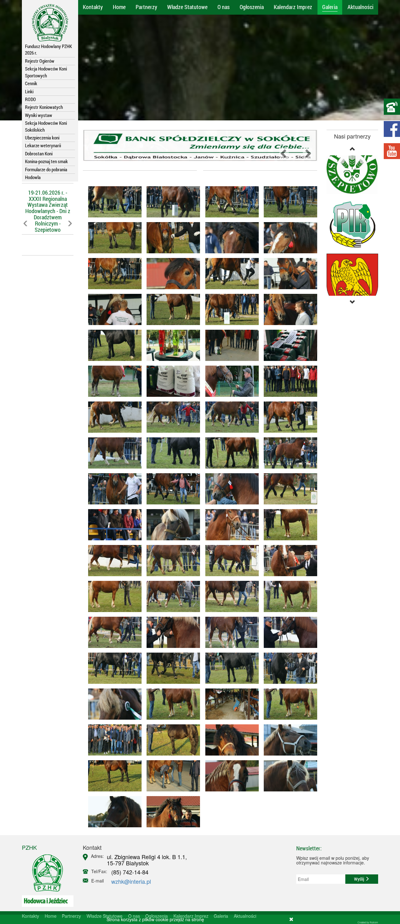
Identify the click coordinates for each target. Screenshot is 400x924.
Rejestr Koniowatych (44, 107)
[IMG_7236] (112, 453)
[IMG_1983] (229, 560)
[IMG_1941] (171, 596)
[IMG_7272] (288, 381)
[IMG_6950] (229, 740)
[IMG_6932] (288, 740)
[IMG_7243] (171, 417)
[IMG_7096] (229, 273)
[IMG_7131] (112, 237)
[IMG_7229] (288, 417)
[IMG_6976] (229, 704)
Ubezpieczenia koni (42, 137)
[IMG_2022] (112, 524)
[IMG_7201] (288, 453)
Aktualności (360, 7)
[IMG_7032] (112, 704)
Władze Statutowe (187, 7)
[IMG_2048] (288, 345)
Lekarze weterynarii (43, 145)
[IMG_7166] (229, 201)
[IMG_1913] (112, 632)
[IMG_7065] (288, 309)
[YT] (392, 151)
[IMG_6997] (229, 668)
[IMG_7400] (229, 381)
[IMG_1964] (288, 524)
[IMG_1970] (288, 560)
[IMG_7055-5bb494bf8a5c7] (229, 309)
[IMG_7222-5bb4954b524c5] (229, 453)
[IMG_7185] (171, 201)
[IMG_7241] (229, 417)
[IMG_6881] (171, 524)
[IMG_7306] (112, 381)
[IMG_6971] (112, 740)
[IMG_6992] (288, 668)
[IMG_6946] (288, 775)
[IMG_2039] (171, 381)
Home (119, 7)
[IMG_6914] (171, 775)
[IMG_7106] (171, 273)
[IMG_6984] (288, 704)
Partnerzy (146, 7)
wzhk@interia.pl (131, 881)
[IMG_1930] (229, 596)
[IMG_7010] (171, 668)
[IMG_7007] (112, 668)
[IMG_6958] (171, 740)
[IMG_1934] (288, 596)
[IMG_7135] (288, 237)
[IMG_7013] (112, 345)
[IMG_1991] (112, 560)
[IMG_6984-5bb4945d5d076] (171, 704)
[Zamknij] (291, 919)
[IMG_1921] (171, 632)
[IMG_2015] (288, 488)
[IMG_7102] (288, 273)
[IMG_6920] (112, 811)
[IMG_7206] (112, 488)
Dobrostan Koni (38, 153)
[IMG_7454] (229, 345)
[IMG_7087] (112, 309)
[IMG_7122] (112, 273)
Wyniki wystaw (38, 115)
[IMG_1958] (171, 560)
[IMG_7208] (171, 453)
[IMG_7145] (229, 237)
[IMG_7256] (112, 417)
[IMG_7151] (288, 201)
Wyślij (359, 879)
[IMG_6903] (112, 775)
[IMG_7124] (171, 237)
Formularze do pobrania (46, 169)
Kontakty (93, 7)
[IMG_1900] (229, 632)
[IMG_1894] (288, 632)
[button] (26, 237)
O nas (224, 7)
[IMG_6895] (171, 811)
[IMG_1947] (112, 596)
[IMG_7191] (171, 488)
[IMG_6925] (229, 775)
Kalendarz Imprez (293, 7)
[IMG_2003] (229, 524)
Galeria (330, 7)
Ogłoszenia (252, 7)
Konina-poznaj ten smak (46, 161)
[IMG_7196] (229, 488)
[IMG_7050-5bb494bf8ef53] (171, 309)
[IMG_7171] (112, 201)
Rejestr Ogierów (39, 61)
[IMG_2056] (171, 345)
